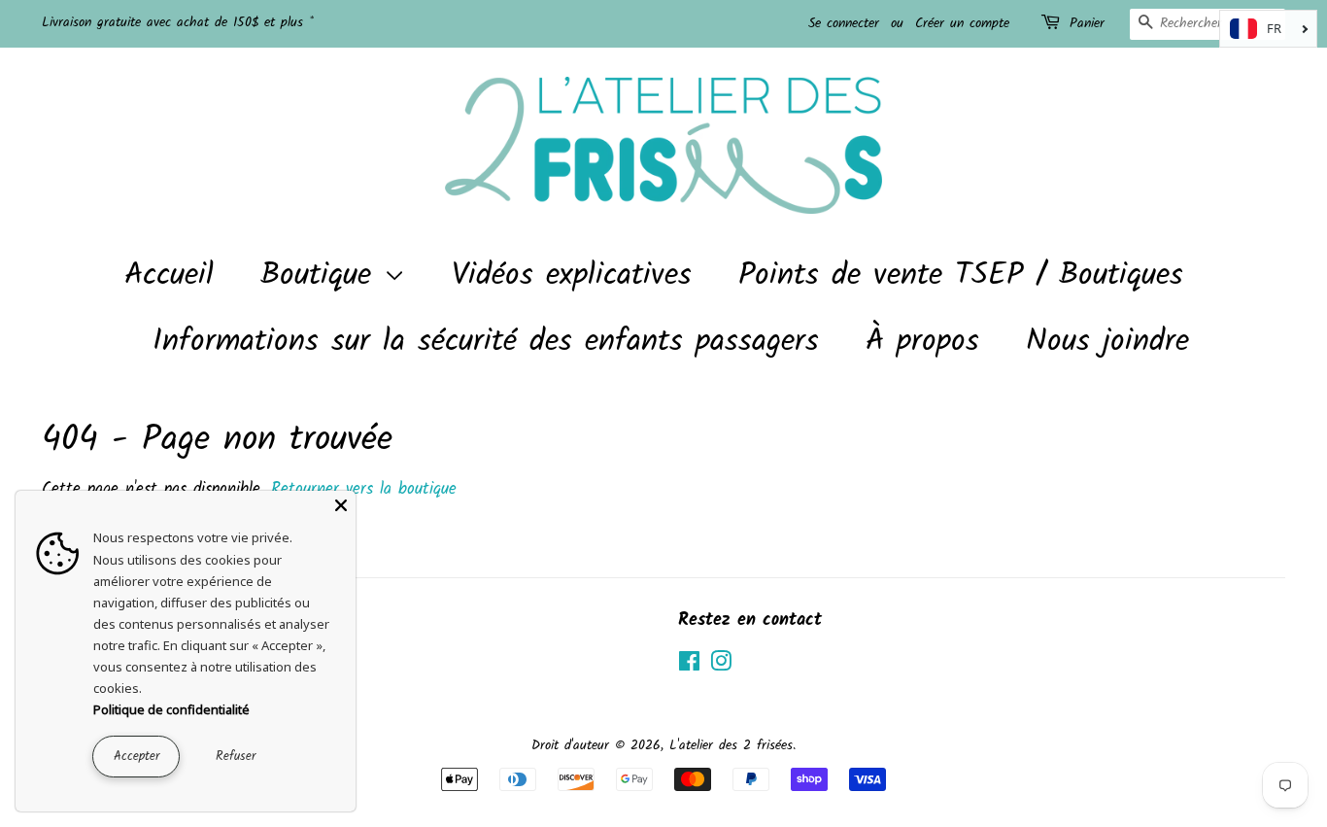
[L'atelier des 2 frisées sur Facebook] (689, 666)
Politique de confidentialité (171, 709)
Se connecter (843, 23)
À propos (922, 341)
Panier (1087, 23)
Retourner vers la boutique (364, 489)
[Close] (341, 505)
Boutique (322, 275)
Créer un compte (962, 23)
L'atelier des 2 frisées (731, 746)
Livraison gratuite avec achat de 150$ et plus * (178, 22)
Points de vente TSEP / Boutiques (960, 275)
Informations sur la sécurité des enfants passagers (486, 341)
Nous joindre (1107, 341)
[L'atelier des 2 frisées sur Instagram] (721, 666)
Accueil (169, 275)
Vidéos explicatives (572, 275)
